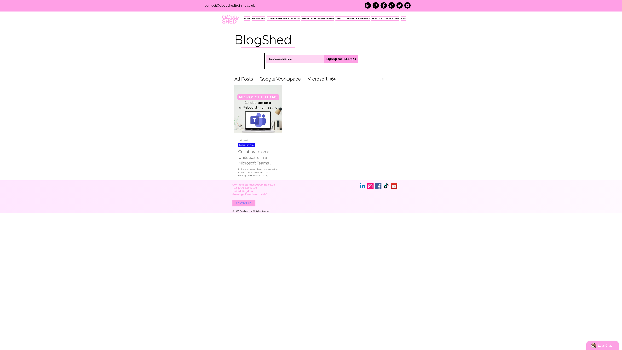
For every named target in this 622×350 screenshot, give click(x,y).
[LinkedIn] (368, 5)
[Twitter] (399, 5)
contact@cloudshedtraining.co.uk (230, 5)
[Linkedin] (362, 186)
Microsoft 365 (321, 79)
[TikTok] (391, 5)
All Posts (243, 79)
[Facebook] (383, 5)
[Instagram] (376, 5)
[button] (383, 79)
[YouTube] (407, 5)
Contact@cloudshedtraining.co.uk (253, 184)
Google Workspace (280, 79)
